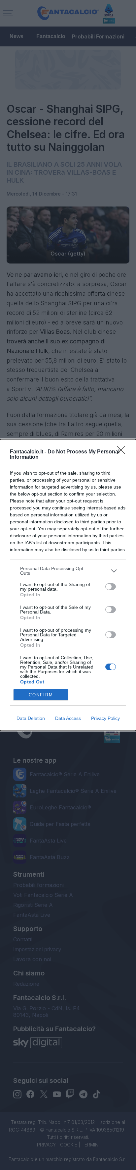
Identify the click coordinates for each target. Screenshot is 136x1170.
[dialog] (68, 585)
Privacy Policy (105, 718)
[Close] (123, 452)
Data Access (68, 718)
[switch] (110, 586)
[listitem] (68, 570)
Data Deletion (31, 718)
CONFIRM (41, 694)
